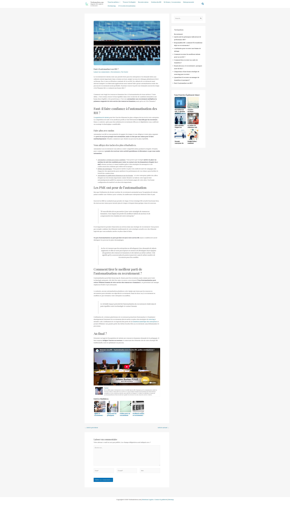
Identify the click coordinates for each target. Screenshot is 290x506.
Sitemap (171, 499)
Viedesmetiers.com (97, 2)
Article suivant (163, 427)
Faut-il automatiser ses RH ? (183, 83)
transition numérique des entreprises (144, 321)
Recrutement (115, 72)
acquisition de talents (102, 117)
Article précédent (91, 427)
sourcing (152, 319)
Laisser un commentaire (102, 72)
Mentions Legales (148, 499)
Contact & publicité (160, 499)
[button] (119, 2)
